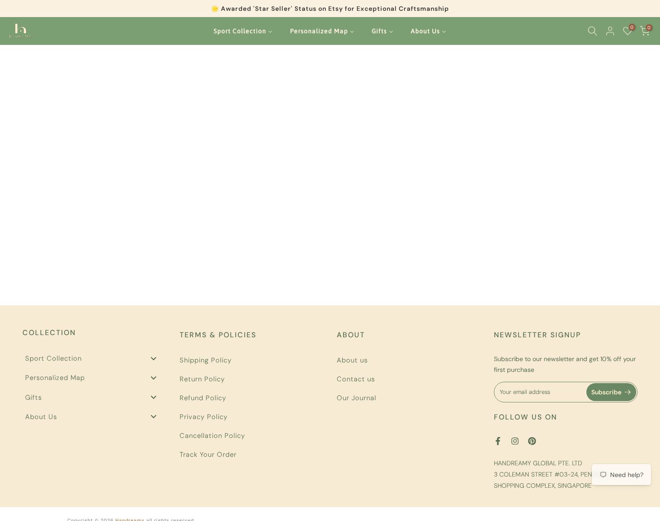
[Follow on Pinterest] (532, 441)
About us (352, 360)
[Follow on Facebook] (498, 441)
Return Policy (202, 379)
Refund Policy (203, 397)
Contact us (356, 379)
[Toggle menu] (153, 358)
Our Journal (356, 397)
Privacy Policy (204, 416)
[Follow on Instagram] (515, 441)
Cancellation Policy (212, 435)
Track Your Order (208, 454)
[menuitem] (243, 31)
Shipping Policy (206, 360)
